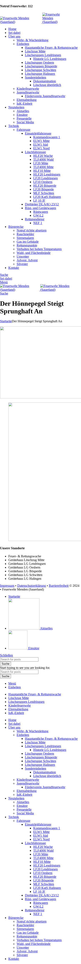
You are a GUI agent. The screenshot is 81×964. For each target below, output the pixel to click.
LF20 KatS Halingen (47, 197)
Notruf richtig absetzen (32, 230)
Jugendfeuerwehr (28, 92)
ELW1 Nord (41, 148)
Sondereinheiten (35, 77)
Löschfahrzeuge (35, 152)
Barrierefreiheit (59, 585)
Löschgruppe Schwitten (40, 70)
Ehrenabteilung (27, 100)
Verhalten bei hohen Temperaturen (39, 249)
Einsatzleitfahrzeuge (38, 133)
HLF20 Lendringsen (46, 174)
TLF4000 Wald (43, 159)
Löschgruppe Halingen (40, 73)
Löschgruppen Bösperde (41, 66)
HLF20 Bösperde (44, 185)
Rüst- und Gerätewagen (40, 208)
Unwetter (23, 256)
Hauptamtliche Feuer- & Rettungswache (51, 47)
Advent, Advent (27, 260)
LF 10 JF (39, 200)
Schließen (6, 655)
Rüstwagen (40, 211)
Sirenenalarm (25, 238)
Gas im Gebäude (28, 241)
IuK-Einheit (24, 103)
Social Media (25, 122)
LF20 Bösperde (43, 189)
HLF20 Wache (43, 156)
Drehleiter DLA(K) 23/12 (42, 204)
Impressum (7, 585)
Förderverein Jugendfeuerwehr (45, 96)
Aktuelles (23, 111)
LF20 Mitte (40, 163)
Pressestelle (24, 118)
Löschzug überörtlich (47, 85)
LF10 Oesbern (42, 182)
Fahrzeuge (23, 129)
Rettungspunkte (27, 245)
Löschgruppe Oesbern (39, 62)
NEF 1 (37, 223)
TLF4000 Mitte (43, 167)
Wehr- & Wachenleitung (32, 40)
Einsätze (22, 114)
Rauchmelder (25, 234)
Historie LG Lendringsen (49, 59)
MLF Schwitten (43, 193)
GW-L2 (38, 215)
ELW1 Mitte (41, 141)
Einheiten (23, 44)
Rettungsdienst (34, 219)
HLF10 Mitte (42, 170)
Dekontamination (44, 81)
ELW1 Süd (40, 144)
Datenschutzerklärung (31, 585)
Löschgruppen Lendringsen (43, 55)
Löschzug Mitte (35, 51)
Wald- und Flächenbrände (33, 253)
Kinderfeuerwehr (28, 88)
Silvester (22, 264)
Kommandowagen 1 (46, 137)
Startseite (6, 321)
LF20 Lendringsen (45, 178)
